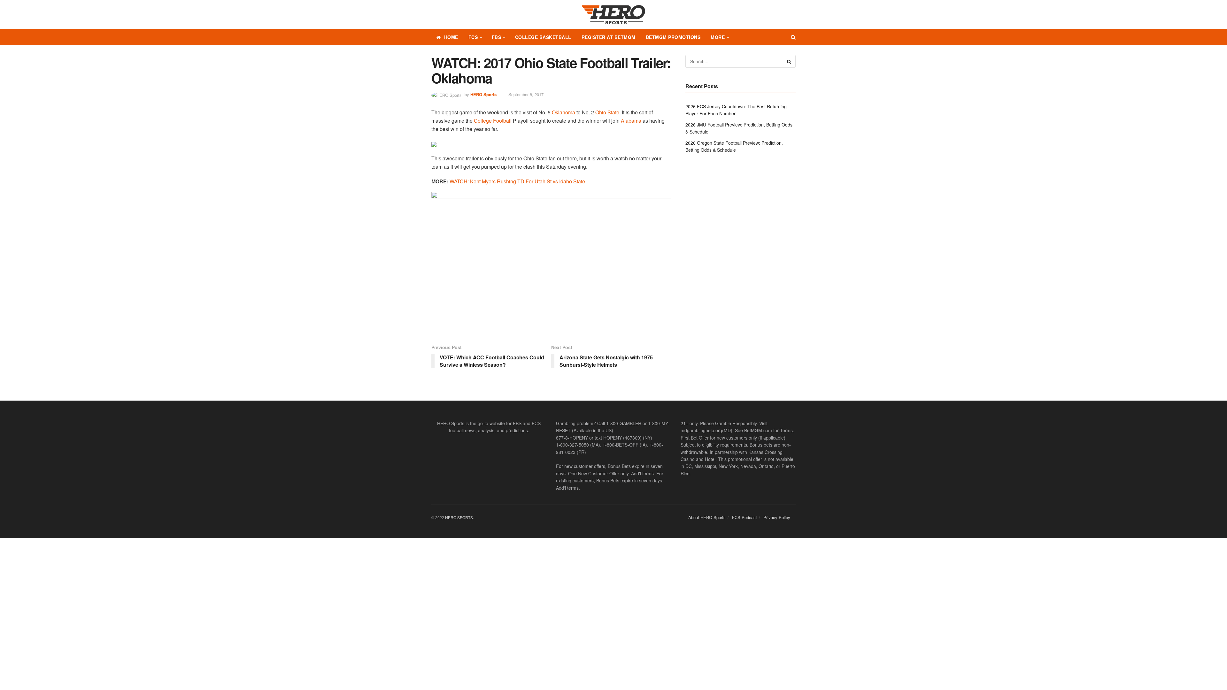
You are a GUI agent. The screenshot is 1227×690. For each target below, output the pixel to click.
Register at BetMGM (609, 37)
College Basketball (543, 37)
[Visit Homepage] (613, 14)
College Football (493, 120)
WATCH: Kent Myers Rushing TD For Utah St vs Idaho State (517, 181)
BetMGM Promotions (673, 37)
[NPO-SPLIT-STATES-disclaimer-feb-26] (551, 259)
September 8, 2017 (526, 94)
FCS (473, 37)
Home (451, 37)
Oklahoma (563, 112)
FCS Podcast (744, 517)
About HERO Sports (707, 517)
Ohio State (607, 112)
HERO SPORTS (459, 517)
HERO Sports (483, 94)
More (718, 37)
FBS (496, 37)
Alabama (631, 120)
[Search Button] (793, 37)
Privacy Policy (776, 517)
